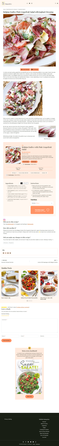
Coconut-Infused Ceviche (7, 261)
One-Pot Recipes (44, 435)
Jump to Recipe (25, 69)
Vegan (44, 427)
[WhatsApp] (27, 3)
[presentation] (10, 283)
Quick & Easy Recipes (44, 431)
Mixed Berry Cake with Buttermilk (46, 298)
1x (21, 183)
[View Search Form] (55, 3)
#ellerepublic (30, 224)
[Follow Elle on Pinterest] (10, 253)
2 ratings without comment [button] (23, 307)
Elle (3, 250)
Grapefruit (11, 242)
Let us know (37, 211)
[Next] (56, 285)
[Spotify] (33, 442)
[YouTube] (31, 442)
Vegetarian (44, 425)
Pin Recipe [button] (34, 161)
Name (3, 336)
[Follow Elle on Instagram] (6, 253)
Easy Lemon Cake (5, 298)
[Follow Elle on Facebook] (3, 253)
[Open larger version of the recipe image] (13, 155)
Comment (4, 319)
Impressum (38, 444)
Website (42, 336)
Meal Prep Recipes (44, 433)
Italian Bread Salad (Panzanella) (29, 298)
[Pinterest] (28, 442)
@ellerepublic (11, 224)
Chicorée (6, 242)
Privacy (34, 444)
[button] (23, 152)
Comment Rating (5, 313)
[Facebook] (29, 3)
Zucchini (44, 437)
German (44, 421)
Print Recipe (35, 69)
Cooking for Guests (44, 429)
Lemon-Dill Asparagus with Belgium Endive (48, 261)
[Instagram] (32, 3)
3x (25, 183)
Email (22, 336)
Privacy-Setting (8, 419)
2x (23, 183)
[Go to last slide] (3, 285)
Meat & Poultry (44, 423)
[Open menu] (57, 3)
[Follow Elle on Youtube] (8, 253)
